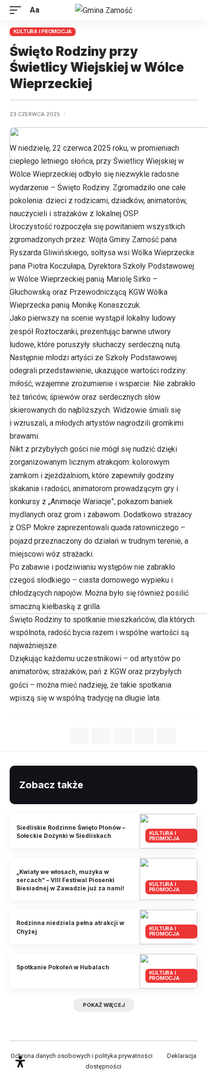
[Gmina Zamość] (103, 10)
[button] (18, 9)
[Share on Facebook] (79, 736)
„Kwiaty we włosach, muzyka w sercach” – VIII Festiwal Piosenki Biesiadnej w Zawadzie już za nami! (70, 880)
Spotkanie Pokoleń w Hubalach (62, 967)
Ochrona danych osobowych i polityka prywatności (82, 1055)
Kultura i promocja (42, 31)
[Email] (122, 736)
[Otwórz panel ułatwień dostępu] (20, 1061)
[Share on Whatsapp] (101, 736)
